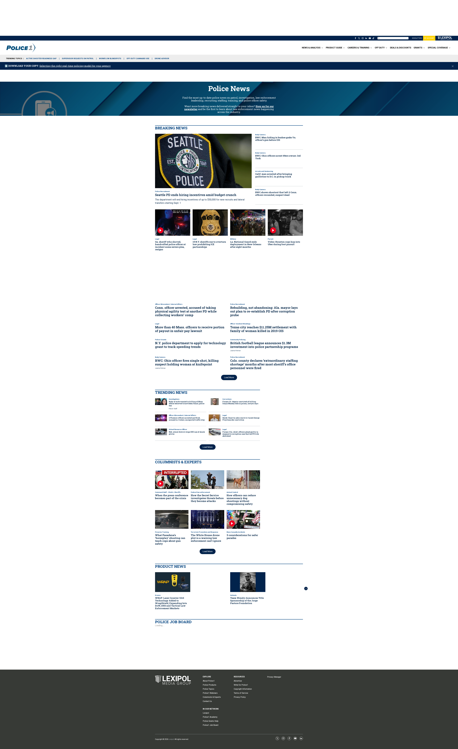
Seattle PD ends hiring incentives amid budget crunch (195, 195)
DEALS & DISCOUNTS (400, 47)
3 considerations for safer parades (242, 537)
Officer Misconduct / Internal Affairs (168, 304)
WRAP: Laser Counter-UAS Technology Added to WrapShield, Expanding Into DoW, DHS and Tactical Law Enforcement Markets (171, 603)
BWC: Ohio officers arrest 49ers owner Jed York (278, 157)
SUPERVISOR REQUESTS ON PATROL (78, 58)
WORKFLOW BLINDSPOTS (110, 58)
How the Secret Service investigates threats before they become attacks (207, 498)
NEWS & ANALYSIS (311, 47)
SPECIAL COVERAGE (438, 47)
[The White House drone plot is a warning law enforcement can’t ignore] (207, 519)
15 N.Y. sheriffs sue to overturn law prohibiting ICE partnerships (209, 244)
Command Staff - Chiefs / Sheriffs (167, 492)
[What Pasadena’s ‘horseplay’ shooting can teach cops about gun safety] (171, 519)
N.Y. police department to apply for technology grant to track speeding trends (190, 345)
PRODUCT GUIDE (334, 47)
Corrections (227, 399)
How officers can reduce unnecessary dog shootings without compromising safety (241, 499)
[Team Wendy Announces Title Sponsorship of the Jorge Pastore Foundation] (247, 582)
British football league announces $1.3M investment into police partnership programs (264, 345)
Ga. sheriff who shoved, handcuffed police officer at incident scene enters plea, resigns (170, 245)
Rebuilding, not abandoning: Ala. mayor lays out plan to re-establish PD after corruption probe (264, 311)
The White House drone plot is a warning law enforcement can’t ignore (206, 538)
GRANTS (418, 47)
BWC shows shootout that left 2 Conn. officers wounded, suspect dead (276, 193)
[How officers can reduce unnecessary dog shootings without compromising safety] (243, 479)
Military (233, 239)
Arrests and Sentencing (264, 171)
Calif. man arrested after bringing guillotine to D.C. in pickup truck (273, 175)
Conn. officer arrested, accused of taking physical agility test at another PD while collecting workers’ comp (186, 311)
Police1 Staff (173, 409)
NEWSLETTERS (417, 38)
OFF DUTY (380, 47)
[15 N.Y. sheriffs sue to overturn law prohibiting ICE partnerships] (210, 222)
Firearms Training (162, 532)
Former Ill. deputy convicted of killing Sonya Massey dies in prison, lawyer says (240, 402)
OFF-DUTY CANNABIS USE (138, 58)
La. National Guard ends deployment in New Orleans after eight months (245, 244)
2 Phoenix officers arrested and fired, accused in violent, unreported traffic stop (187, 419)
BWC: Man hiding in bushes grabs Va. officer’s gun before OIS (275, 139)
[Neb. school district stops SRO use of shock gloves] (161, 432)
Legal (157, 239)
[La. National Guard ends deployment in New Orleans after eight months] (247, 222)
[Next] (306, 588)
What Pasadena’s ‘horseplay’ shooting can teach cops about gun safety (170, 539)
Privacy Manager (274, 677)
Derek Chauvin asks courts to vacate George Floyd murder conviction (240, 419)
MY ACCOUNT (429, 38)
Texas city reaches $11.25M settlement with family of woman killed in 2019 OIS (263, 329)
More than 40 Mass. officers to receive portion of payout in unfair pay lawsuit (189, 329)
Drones (158, 595)
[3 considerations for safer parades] (243, 519)
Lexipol (171, 739)
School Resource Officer (178, 429)
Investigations (174, 399)
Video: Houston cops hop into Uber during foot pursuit (284, 243)
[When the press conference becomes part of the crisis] (171, 479)
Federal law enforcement (200, 492)
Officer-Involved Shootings (240, 324)
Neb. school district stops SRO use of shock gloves (187, 433)
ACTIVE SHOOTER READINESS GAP (41, 58)
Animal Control (232, 492)
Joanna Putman (235, 350)
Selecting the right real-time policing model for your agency (75, 65)
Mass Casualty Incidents (236, 532)
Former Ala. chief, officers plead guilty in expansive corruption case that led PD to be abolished (240, 434)
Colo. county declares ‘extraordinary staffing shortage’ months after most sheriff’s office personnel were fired (264, 364)
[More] (322, 48)
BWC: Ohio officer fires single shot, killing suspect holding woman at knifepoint (187, 362)
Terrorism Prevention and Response (204, 532)
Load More (229, 377)
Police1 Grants (160, 340)
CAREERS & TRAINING (358, 47)
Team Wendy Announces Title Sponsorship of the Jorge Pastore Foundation (247, 600)
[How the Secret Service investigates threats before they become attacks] (207, 479)
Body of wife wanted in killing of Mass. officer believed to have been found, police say (186, 403)
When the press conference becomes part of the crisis (171, 497)
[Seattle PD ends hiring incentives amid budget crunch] (203, 161)
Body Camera (260, 135)
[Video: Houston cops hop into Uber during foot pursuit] (285, 222)
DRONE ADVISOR (162, 58)
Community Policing (237, 340)
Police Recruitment (162, 191)
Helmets (233, 595)
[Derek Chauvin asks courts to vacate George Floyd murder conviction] (215, 417)
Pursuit (270, 239)
